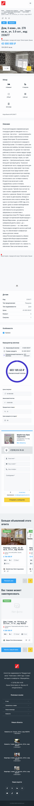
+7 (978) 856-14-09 (17, 683)
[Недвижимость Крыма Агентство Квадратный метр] (3, 3)
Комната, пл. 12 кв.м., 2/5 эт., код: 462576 (17, 731)
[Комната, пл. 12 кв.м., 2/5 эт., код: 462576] (17, 728)
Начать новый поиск (11, 650)
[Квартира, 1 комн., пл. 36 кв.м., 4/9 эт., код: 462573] (17, 768)
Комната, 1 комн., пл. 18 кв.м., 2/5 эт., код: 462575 (17, 745)
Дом (2, 10)
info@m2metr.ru (17, 688)
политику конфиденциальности (22, 494)
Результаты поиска (12, 10)
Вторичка (11, 13)
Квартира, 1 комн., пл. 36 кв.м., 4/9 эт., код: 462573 (17, 772)
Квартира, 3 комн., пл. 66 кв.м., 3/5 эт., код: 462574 (17, 758)
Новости (8, 713)
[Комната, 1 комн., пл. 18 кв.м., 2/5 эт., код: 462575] (17, 741)
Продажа (28, 10)
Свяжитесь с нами (11, 705)
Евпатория (25, 12)
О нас (7, 701)
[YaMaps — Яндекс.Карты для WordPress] (17, 286)
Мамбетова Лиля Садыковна (23, 436)
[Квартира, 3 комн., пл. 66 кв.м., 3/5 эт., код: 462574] (17, 754)
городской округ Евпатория (12, 12)
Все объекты (21, 443)
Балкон (3, 13)
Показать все (8, 581)
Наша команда (10, 709)
